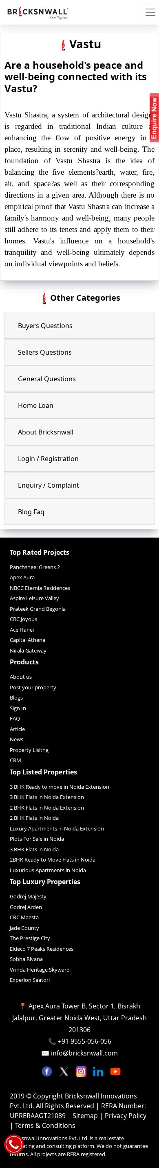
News (16, 739)
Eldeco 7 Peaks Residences (41, 948)
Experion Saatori (30, 979)
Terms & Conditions (45, 1125)
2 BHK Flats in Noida (34, 817)
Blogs (16, 697)
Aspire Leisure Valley (34, 598)
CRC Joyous (23, 619)
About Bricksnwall (45, 432)
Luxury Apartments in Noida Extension (57, 828)
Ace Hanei (22, 629)
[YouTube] (115, 1070)
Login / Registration (48, 458)
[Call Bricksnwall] (14, 1143)
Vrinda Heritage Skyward (40, 969)
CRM (15, 760)
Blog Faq (31, 511)
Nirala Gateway (28, 650)
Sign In (18, 708)
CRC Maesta (24, 917)
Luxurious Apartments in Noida (48, 870)
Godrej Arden (26, 907)
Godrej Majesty (28, 896)
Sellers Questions (45, 352)
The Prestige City (30, 938)
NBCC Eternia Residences (40, 588)
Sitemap (86, 1115)
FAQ (15, 718)
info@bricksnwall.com (84, 1053)
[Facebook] (48, 1070)
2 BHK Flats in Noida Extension (47, 807)
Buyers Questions (45, 325)
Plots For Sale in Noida (37, 838)
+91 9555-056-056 (84, 1041)
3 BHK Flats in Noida (34, 849)
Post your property (33, 687)
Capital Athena (27, 640)
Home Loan (35, 405)
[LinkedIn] (99, 1070)
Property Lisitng (29, 750)
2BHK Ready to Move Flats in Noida (52, 859)
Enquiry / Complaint (48, 485)
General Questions (47, 378)
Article (17, 729)
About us (21, 676)
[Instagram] (82, 1070)
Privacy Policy (125, 1115)
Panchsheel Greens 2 (35, 567)
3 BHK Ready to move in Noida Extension (59, 786)
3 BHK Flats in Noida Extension (47, 797)
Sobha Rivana (26, 959)
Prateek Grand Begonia (38, 608)
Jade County (24, 928)
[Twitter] (65, 1070)
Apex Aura (22, 577)
